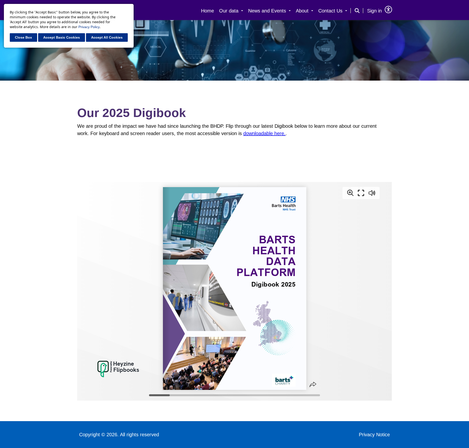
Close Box (23, 37)
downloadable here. (264, 133)
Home (207, 10)
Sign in (374, 10)
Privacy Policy (89, 27)
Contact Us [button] (331, 10)
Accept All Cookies (107, 37)
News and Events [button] (268, 10)
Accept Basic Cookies (61, 37)
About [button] (303, 10)
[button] (357, 10)
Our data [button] (229, 10)
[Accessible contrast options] (388, 9)
